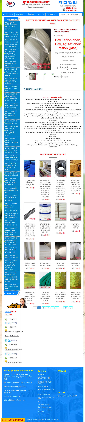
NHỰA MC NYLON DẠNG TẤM (46, 389)
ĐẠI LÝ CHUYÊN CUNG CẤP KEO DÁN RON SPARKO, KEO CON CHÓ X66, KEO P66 (11, 277)
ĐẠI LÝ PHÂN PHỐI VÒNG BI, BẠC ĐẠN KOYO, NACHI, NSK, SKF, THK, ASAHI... (11, 43)
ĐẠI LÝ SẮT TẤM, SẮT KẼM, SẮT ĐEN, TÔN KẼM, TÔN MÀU (11, 166)
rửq (39, 401)
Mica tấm (41, 374)
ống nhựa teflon (43, 404)
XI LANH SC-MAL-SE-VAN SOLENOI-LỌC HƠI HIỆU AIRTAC (45, 382)
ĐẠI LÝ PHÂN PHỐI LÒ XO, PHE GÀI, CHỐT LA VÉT (11, 81)
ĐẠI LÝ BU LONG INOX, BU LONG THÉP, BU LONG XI (11, 223)
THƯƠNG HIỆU (52, 14)
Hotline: (8, 312)
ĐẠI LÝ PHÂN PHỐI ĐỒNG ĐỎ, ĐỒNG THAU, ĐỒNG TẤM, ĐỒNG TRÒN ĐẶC (11, 97)
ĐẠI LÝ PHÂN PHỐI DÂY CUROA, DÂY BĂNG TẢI (11, 64)
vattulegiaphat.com (18, 387)
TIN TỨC (41, 14)
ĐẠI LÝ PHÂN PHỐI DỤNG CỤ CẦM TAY (11, 256)
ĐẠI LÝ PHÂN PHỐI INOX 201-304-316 (11, 122)
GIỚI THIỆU (19, 14)
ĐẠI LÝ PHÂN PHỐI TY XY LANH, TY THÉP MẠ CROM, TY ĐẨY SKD (11, 72)
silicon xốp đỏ (42, 392)
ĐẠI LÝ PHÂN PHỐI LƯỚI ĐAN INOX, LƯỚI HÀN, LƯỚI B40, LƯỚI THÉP (11, 241)
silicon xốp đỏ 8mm (44, 395)
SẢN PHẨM (30, 14)
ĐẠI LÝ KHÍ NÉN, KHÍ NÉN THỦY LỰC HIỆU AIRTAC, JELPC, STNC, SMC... (11, 131)
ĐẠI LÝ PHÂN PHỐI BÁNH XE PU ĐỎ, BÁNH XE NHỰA (11, 250)
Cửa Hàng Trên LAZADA (67, 396)
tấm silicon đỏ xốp (44, 414)
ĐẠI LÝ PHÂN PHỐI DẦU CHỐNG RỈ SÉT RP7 (11, 287)
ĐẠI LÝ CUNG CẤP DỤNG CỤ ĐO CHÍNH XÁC (11, 206)
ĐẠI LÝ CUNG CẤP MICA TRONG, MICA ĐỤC (11, 190)
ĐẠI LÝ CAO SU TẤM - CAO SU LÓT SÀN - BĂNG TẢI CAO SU (11, 34)
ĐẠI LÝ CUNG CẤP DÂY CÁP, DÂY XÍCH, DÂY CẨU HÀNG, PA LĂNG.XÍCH (11, 265)
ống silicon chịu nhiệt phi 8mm (46, 398)
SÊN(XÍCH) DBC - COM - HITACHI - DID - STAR (44, 378)
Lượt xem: (58, 77)
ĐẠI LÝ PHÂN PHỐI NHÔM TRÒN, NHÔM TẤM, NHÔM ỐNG (11, 142)
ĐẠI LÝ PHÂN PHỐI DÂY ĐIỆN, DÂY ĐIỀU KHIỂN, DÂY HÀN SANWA (11, 232)
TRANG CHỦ (8, 14)
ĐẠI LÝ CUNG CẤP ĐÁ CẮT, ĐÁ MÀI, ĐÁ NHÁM (11, 198)
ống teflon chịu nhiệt (45, 407)
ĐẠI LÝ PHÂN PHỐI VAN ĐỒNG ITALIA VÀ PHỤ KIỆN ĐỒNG (11, 150)
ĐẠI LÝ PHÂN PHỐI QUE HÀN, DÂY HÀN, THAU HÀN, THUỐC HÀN (11, 182)
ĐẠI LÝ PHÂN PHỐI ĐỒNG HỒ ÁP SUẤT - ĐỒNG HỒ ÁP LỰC (11, 158)
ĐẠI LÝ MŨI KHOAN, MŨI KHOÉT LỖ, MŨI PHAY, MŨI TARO (11, 106)
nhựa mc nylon (43, 386)
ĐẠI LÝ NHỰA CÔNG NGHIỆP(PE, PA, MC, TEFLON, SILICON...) (11, 26)
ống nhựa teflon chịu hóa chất (45, 410)
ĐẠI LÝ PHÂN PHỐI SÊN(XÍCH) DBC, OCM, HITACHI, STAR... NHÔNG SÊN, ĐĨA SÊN (11, 54)
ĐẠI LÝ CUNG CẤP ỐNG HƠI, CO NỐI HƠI (11, 88)
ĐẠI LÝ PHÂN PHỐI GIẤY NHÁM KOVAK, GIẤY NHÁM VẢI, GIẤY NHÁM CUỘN (11, 214)
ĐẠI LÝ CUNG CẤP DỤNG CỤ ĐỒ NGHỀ (11, 174)
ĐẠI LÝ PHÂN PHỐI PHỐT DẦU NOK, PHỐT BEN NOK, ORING (11, 114)
